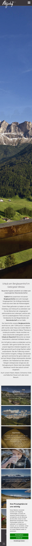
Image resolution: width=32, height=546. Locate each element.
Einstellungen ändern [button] (19, 540)
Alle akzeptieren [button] (19, 534)
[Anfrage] (4, 544)
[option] (16, 142)
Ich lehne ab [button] (19, 537)
